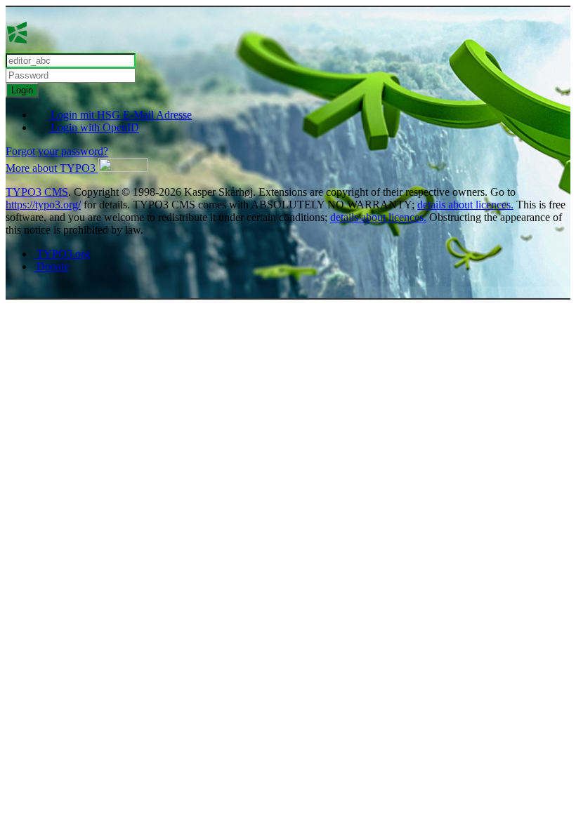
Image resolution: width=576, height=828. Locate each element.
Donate (51, 266)
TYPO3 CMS (37, 192)
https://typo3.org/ (43, 205)
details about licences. (465, 205)
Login (22, 90)
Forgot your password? (57, 151)
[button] (77, 168)
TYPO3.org (62, 254)
